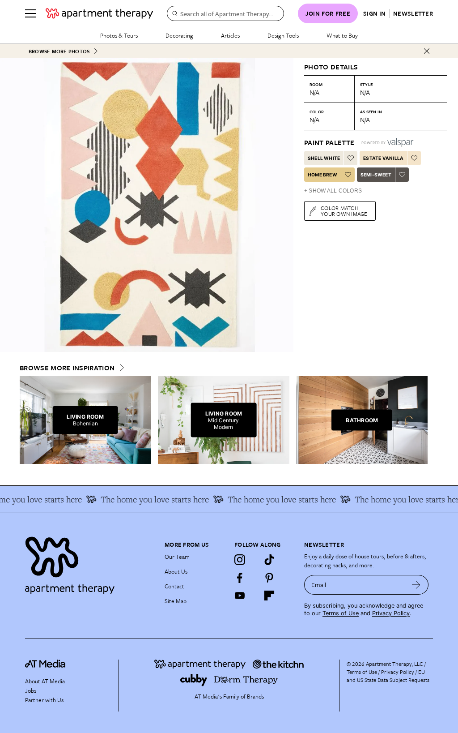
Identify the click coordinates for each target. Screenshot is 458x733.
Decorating (179, 35)
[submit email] (416, 585)
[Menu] (30, 13)
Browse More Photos (59, 51)
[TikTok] (269, 559)
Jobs (30, 690)
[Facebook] (239, 577)
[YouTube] (239, 595)
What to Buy (342, 35)
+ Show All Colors (333, 191)
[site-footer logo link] (45, 664)
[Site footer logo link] (89, 563)
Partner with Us (44, 699)
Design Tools (283, 35)
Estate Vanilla (383, 158)
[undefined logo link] (99, 13)
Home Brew (322, 174)
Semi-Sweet (375, 174)
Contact (174, 586)
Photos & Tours (119, 35)
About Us (176, 571)
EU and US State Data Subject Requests (388, 676)
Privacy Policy (391, 613)
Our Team (177, 556)
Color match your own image (344, 211)
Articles (230, 35)
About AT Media (45, 681)
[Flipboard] (269, 595)
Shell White (324, 158)
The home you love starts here (147, 499)
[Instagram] (239, 559)
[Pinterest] (269, 577)
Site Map (176, 600)
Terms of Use (340, 613)
